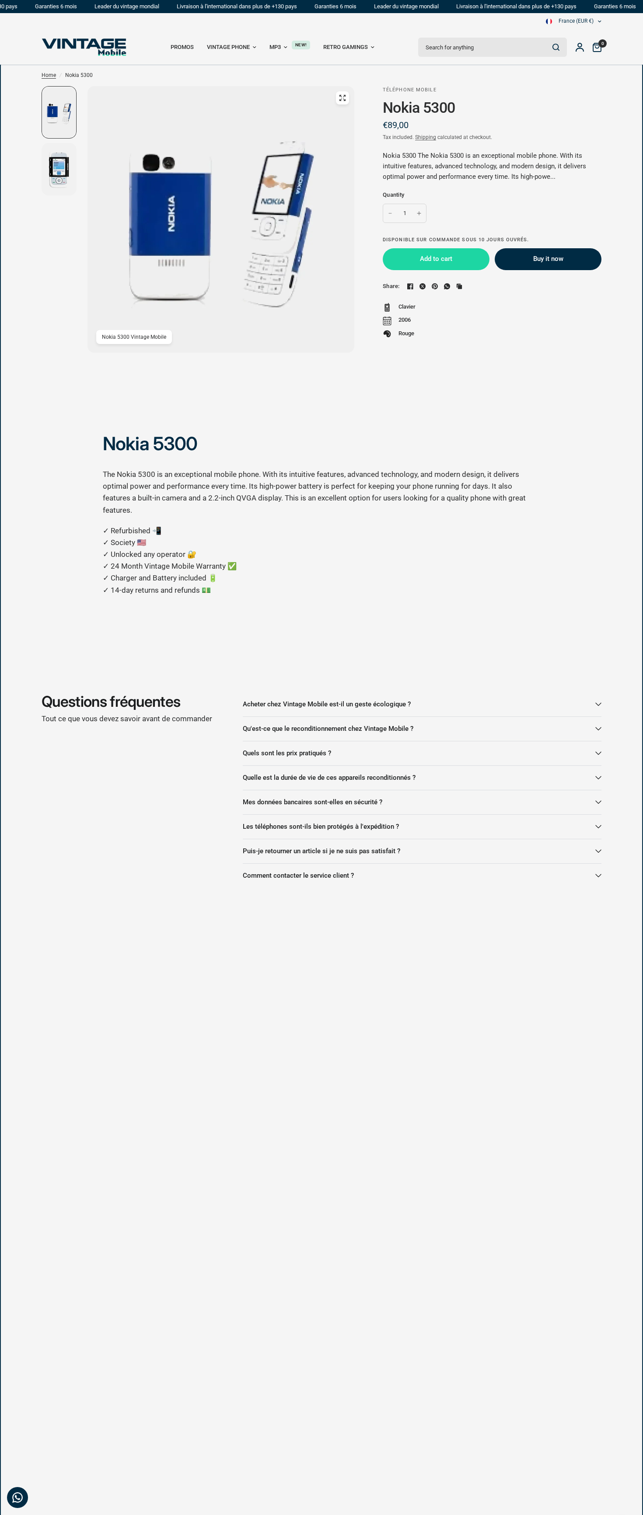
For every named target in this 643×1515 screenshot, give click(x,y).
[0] (594, 47)
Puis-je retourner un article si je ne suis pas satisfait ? (321, 851)
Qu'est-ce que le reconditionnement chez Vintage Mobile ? (328, 729)
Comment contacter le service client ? (298, 875)
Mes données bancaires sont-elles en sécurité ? (312, 802)
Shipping (425, 137)
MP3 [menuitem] (275, 47)
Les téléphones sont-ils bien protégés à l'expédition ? (321, 826)
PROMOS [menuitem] (182, 47)
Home (49, 75)
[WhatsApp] (447, 286)
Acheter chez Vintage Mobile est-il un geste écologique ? (327, 704)
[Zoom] (342, 97)
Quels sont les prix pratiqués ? (287, 753)
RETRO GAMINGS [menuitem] (345, 47)
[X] (422, 286)
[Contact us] (17, 1497)
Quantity (393, 194)
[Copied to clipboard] (459, 286)
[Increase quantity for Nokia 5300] (419, 213)
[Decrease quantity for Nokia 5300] (390, 213)
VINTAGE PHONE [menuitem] (228, 47)
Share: (391, 286)
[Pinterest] (435, 286)
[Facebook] (410, 286)
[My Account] (579, 47)
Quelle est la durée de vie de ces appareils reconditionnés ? (329, 778)
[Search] (556, 47)
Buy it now (548, 259)
